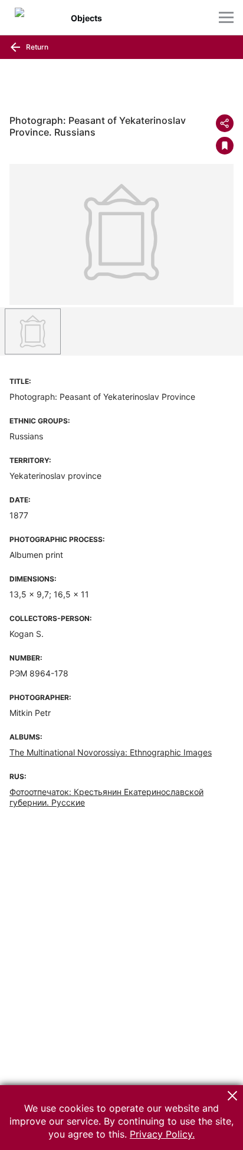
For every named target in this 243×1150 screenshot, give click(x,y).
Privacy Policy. (162, 1134)
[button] (232, 1096)
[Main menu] (226, 17)
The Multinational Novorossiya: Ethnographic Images (110, 752)
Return (36, 46)
